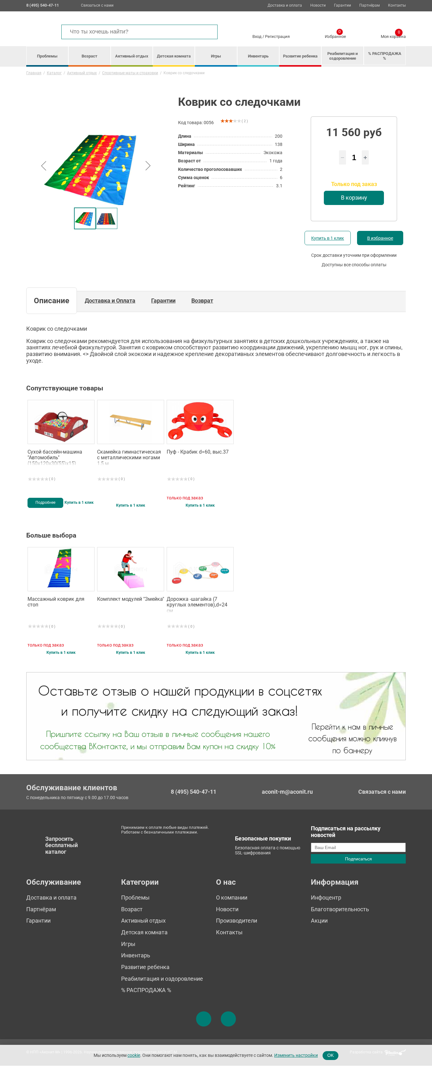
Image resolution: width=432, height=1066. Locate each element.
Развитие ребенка (300, 56)
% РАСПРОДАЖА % (384, 56)
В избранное (380, 238)
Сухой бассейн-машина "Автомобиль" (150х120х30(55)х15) (55, 457)
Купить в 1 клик (327, 238)
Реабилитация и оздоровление (342, 56)
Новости (318, 5)
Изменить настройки (296, 1055)
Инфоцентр (326, 897)
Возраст (89, 56)
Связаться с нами (97, 5)
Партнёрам (369, 5)
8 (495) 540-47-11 (193, 792)
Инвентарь (258, 56)
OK (330, 1055)
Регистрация (277, 36)
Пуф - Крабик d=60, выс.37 (198, 452)
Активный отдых (131, 56)
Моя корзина (393, 35)
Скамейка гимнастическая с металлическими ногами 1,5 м (129, 457)
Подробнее (45, 502)
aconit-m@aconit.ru (287, 791)
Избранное (335, 35)
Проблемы (47, 56)
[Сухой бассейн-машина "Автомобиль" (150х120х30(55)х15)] (61, 422)
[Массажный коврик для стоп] (61, 569)
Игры (216, 56)
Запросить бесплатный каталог (61, 845)
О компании (231, 897)
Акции (319, 920)
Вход (257, 36)
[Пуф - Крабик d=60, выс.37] (200, 422)
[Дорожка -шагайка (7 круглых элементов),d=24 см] (200, 569)
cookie (133, 1055)
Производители (236, 920)
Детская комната (174, 56)
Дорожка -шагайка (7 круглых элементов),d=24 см (197, 604)
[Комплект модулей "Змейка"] (130, 569)
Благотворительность (340, 909)
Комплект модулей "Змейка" (130, 599)
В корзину (354, 197)
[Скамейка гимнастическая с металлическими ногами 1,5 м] (130, 422)
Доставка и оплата (285, 5)
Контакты (397, 5)
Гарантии (342, 5)
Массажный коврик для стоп (56, 602)
